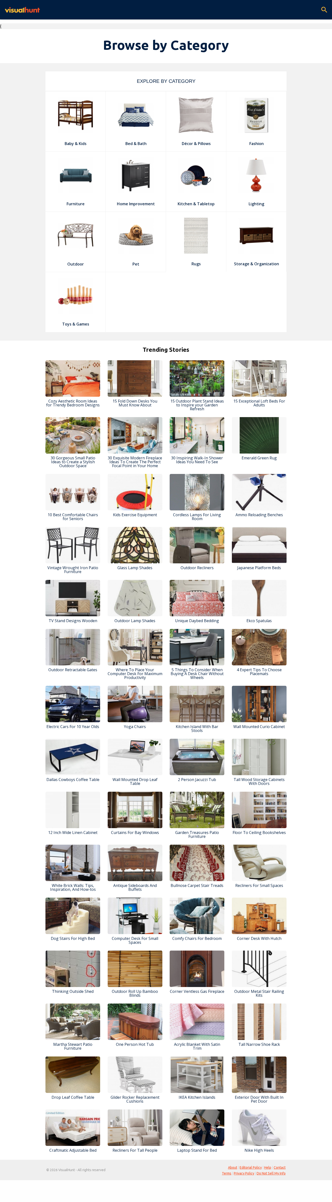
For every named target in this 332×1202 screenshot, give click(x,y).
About (232, 1167)
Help (267, 1167)
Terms (226, 1173)
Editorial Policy (251, 1167)
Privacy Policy (244, 1173)
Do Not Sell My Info (271, 1173)
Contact (280, 1167)
